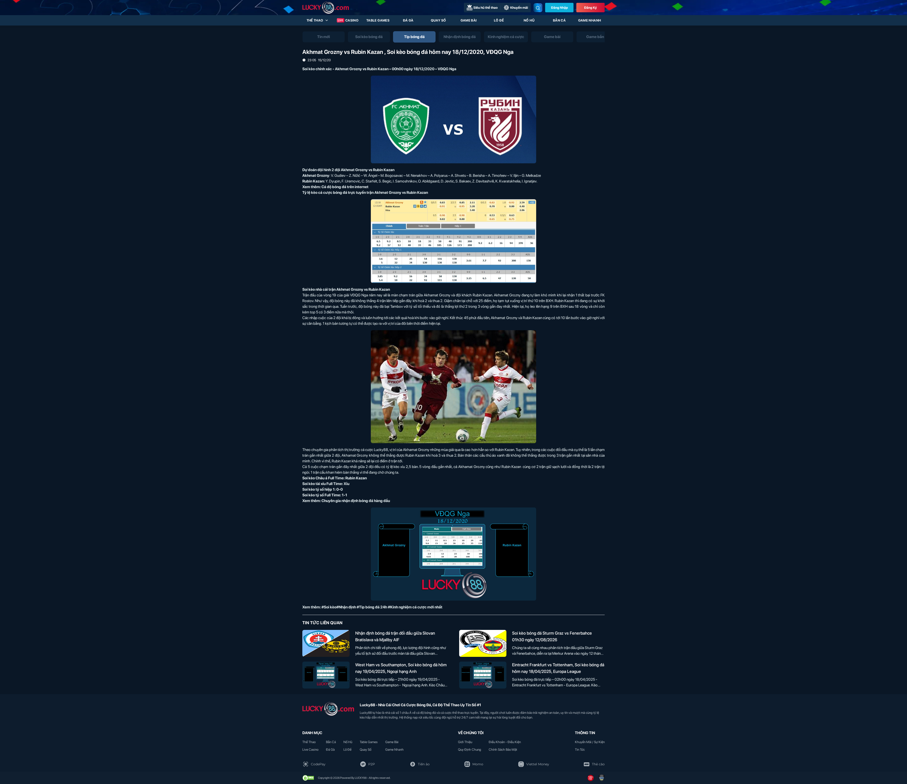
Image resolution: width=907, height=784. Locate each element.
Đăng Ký (590, 7)
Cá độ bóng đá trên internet (344, 187)
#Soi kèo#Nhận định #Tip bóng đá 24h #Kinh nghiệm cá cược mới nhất (381, 607)
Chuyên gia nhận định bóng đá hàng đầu (355, 500)
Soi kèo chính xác (317, 69)
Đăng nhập (559, 7)
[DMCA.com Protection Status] (308, 778)
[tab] (323, 37)
